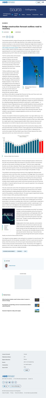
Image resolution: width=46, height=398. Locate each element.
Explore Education (6, 359)
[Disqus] (23, 332)
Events (3, 362)
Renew (25, 359)
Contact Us (30, 378)
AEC (25, 251)
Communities (5, 364)
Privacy (11, 392)
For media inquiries (27, 364)
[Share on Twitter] (10, 37)
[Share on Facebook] (7, 37)
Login (38, 2)
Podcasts (29, 14)
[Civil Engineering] (29, 9)
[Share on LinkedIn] (12, 37)
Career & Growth (6, 354)
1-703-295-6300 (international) (20, 378)
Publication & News (6, 356)
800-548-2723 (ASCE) (7, 378)
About (41, 14)
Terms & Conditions (19, 392)
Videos (23, 14)
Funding (20, 251)
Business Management (9, 251)
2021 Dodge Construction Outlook (10, 47)
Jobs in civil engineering (29, 361)
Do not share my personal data (30, 392)
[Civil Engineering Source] (16, 9)
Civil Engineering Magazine (6, 14)
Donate (25, 354)
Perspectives (35, 14)
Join (24, 356)
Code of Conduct (5, 392)
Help (25, 366)
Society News (16, 14)
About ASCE (5, 367)
